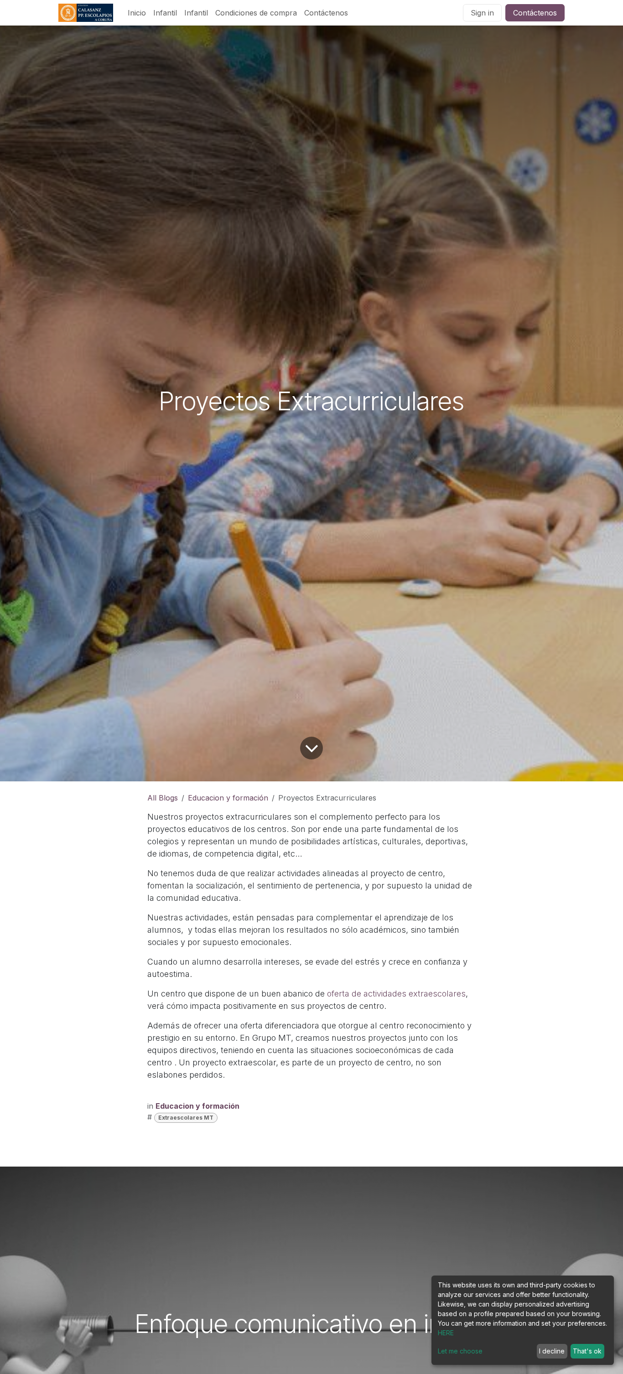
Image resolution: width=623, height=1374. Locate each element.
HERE (446, 1333)
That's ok (587, 1351)
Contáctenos (535, 12)
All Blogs (162, 797)
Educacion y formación (228, 797)
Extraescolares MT (185, 1117)
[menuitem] (137, 13)
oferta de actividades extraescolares (396, 993)
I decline (552, 1351)
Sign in (482, 12)
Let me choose (460, 1351)
